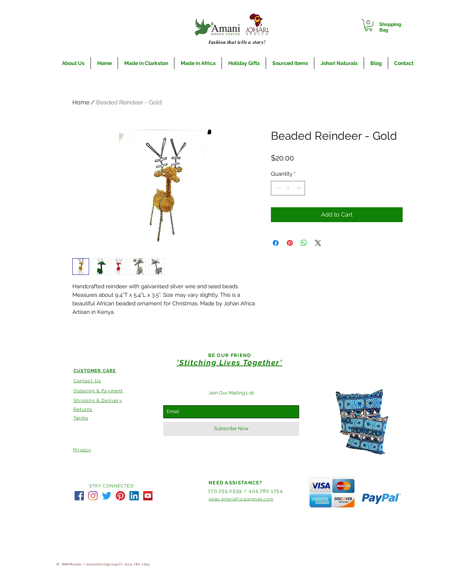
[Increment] (299, 188)
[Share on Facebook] (275, 242)
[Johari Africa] (79, 495)
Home (80, 102)
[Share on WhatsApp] (303, 242)
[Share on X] (318, 242)
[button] (368, 25)
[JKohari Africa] (106, 495)
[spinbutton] (288, 188)
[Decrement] (277, 188)
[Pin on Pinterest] (289, 242)
